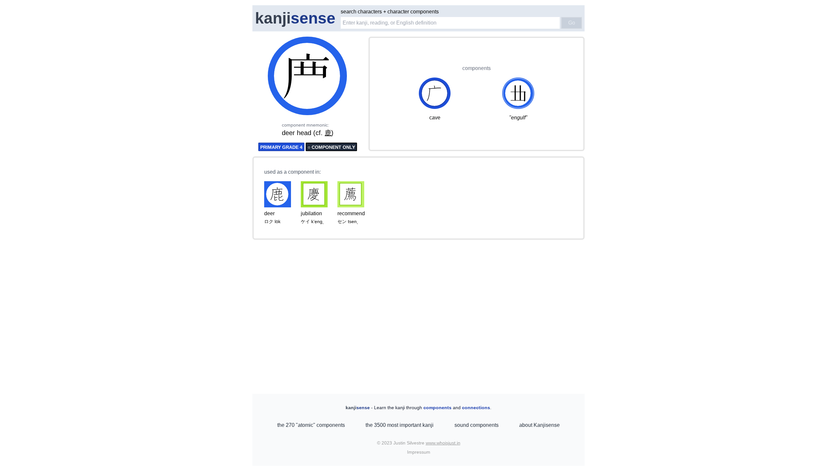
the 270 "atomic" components (311, 425)
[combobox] (450, 23)
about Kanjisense (539, 425)
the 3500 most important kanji (400, 425)
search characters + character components (390, 11)
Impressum (418, 452)
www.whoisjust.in (443, 442)
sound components (476, 425)
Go (571, 23)
